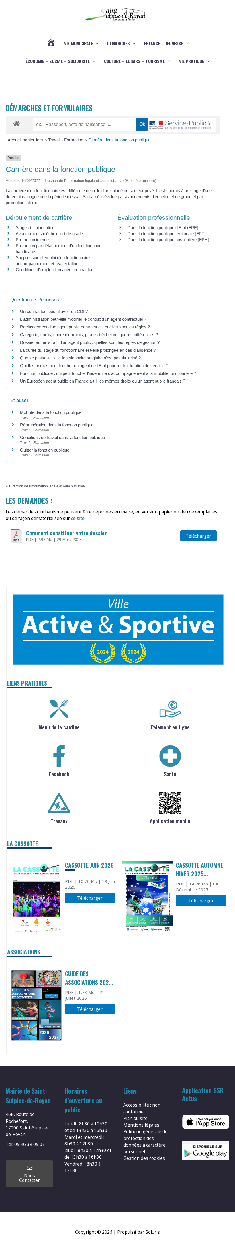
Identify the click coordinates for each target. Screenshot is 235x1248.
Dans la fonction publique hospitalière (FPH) (168, 239)
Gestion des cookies (144, 1158)
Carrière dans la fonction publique (119, 139)
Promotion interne (32, 239)
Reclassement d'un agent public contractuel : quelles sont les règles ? (85, 326)
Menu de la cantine (59, 727)
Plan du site (135, 1118)
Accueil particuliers (26, 139)
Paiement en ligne (170, 727)
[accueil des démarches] (16, 122)
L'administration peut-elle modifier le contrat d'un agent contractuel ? (83, 319)
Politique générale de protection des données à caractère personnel (145, 1141)
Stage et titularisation (35, 227)
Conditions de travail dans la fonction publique (62, 437)
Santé (170, 774)
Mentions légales (141, 1125)
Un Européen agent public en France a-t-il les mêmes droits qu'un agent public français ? (102, 381)
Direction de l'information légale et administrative (47, 486)
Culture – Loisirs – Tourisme (134, 61)
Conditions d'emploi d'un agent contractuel (55, 269)
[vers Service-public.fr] (180, 125)
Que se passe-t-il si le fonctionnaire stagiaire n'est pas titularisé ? (80, 357)
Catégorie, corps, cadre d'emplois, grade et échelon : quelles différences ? (89, 334)
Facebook (59, 774)
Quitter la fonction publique (44, 450)
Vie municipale (78, 43)
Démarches (118, 43)
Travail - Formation (66, 139)
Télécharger (198, 536)
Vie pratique (191, 61)
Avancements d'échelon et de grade (49, 233)
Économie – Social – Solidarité (58, 61)
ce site (78, 518)
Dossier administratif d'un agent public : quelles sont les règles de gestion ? (90, 342)
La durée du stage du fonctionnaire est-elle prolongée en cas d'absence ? (88, 350)
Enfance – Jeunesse (163, 43)
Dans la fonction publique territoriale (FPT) (167, 233)
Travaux (59, 821)
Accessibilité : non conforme (141, 1108)
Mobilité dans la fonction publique (50, 412)
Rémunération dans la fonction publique (56, 424)
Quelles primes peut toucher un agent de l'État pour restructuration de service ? (94, 365)
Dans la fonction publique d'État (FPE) (163, 227)
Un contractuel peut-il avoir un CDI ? (54, 311)
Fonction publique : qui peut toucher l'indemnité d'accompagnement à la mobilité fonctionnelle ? (108, 373)
